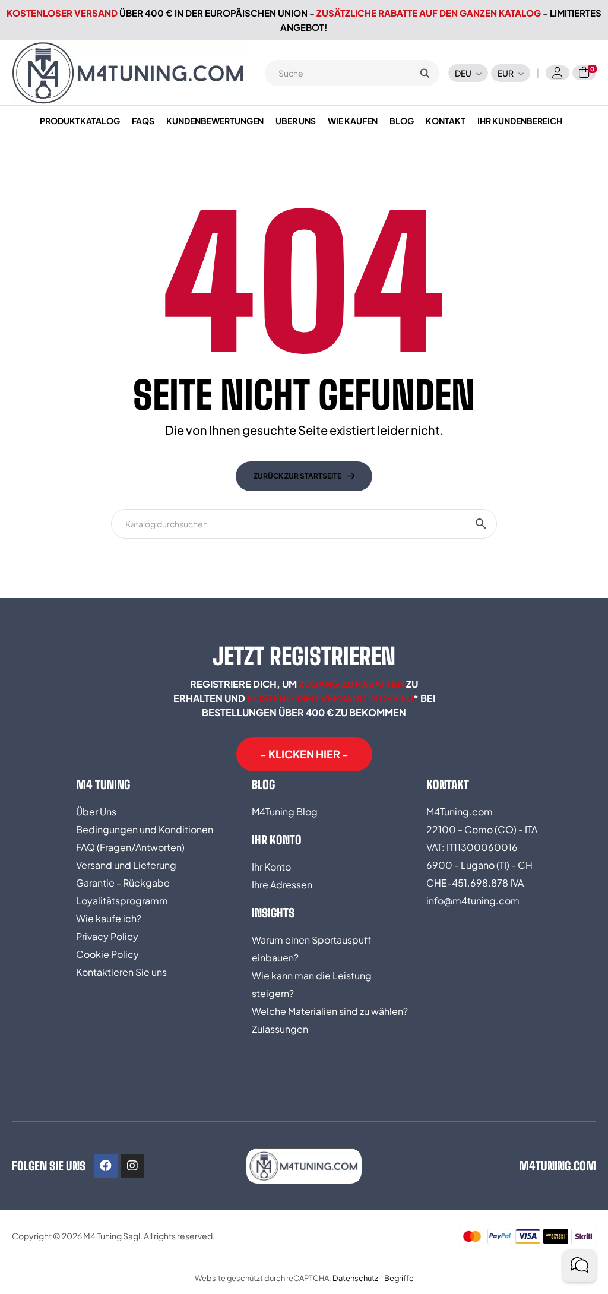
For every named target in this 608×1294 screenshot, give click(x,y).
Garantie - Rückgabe (123, 883)
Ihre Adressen (282, 884)
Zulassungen (280, 1029)
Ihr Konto (271, 866)
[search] (424, 73)
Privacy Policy (107, 936)
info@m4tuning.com (473, 900)
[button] (304, 754)
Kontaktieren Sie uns (121, 972)
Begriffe (399, 1278)
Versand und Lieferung (126, 865)
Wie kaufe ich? (108, 918)
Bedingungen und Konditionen (144, 829)
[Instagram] (132, 1166)
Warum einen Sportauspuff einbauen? (311, 949)
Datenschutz (355, 1278)
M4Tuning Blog (285, 811)
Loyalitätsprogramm (122, 900)
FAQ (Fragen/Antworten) (130, 847)
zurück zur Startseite (297, 476)
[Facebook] (106, 1166)
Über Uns (96, 811)
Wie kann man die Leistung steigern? (312, 984)
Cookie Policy (107, 954)
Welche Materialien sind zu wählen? (330, 1011)
